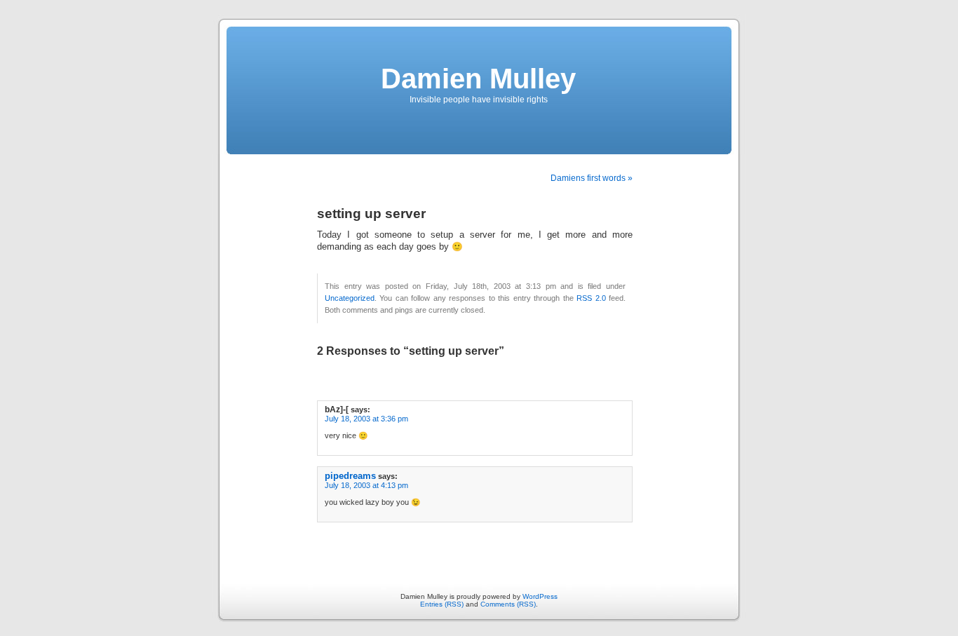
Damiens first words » (592, 178)
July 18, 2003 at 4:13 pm (366, 485)
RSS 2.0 (590, 298)
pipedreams (350, 476)
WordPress (540, 596)
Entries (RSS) (442, 604)
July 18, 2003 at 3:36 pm (366, 418)
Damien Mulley (478, 78)
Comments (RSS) (508, 604)
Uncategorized (350, 298)
